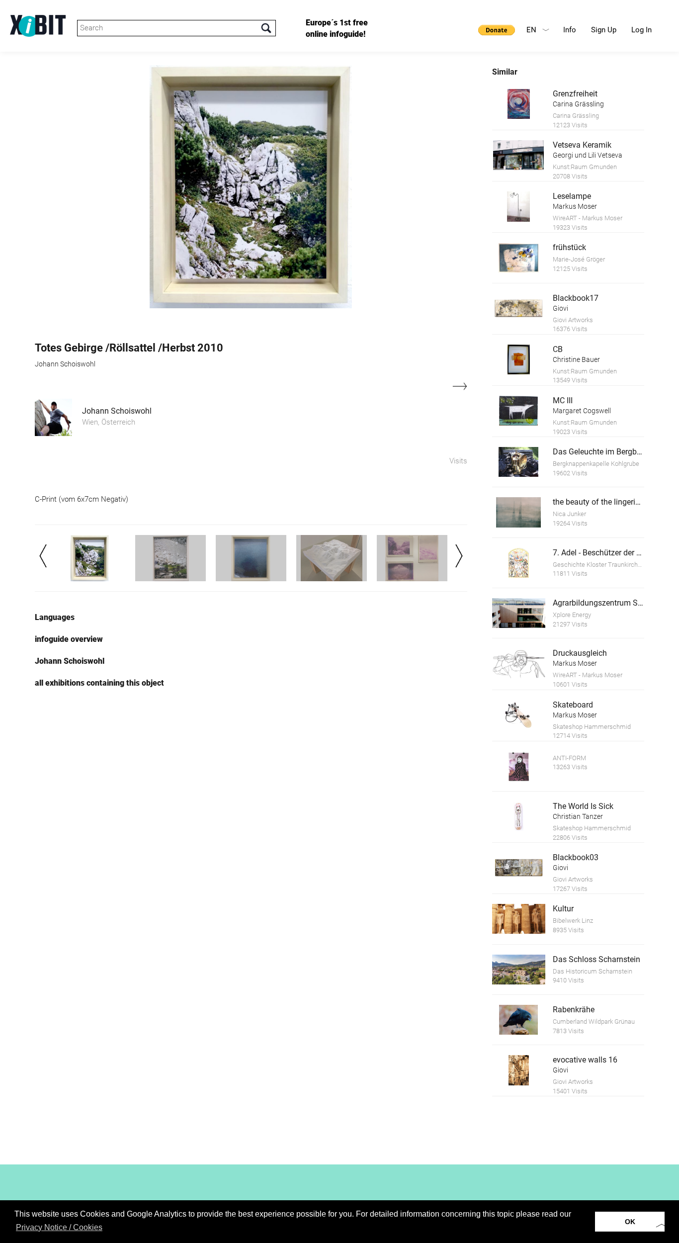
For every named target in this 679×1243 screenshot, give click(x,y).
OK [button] (630, 1222)
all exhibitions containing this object (99, 683)
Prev (43, 555)
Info (569, 29)
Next (459, 555)
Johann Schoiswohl (117, 411)
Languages (55, 617)
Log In (641, 29)
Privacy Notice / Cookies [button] (59, 1227)
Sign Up (603, 29)
